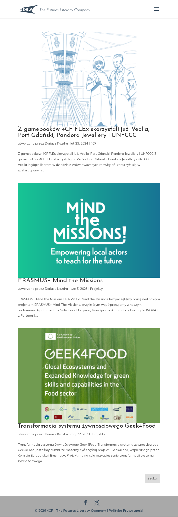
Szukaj (152, 478)
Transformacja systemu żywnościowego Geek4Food (87, 426)
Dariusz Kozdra (56, 143)
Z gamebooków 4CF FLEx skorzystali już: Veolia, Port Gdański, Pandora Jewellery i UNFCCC (83, 132)
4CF (93, 143)
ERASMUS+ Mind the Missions (60, 280)
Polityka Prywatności (126, 510)
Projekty (96, 289)
